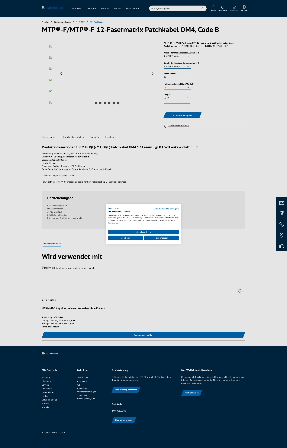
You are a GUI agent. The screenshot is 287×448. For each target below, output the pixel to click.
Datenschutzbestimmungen (166, 208)
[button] (113, 208)
